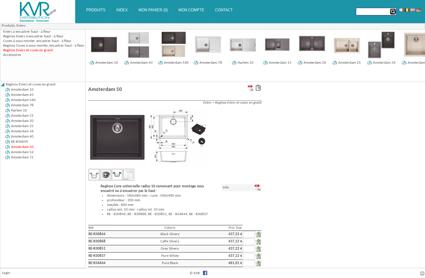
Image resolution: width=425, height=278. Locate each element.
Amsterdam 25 (349, 63)
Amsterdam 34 (384, 63)
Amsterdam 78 (210, 63)
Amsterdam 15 (280, 63)
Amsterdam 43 (141, 63)
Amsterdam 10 (106, 63)
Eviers (20, 26)
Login (6, 273)
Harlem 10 (246, 63)
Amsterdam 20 (315, 63)
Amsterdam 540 (176, 63)
